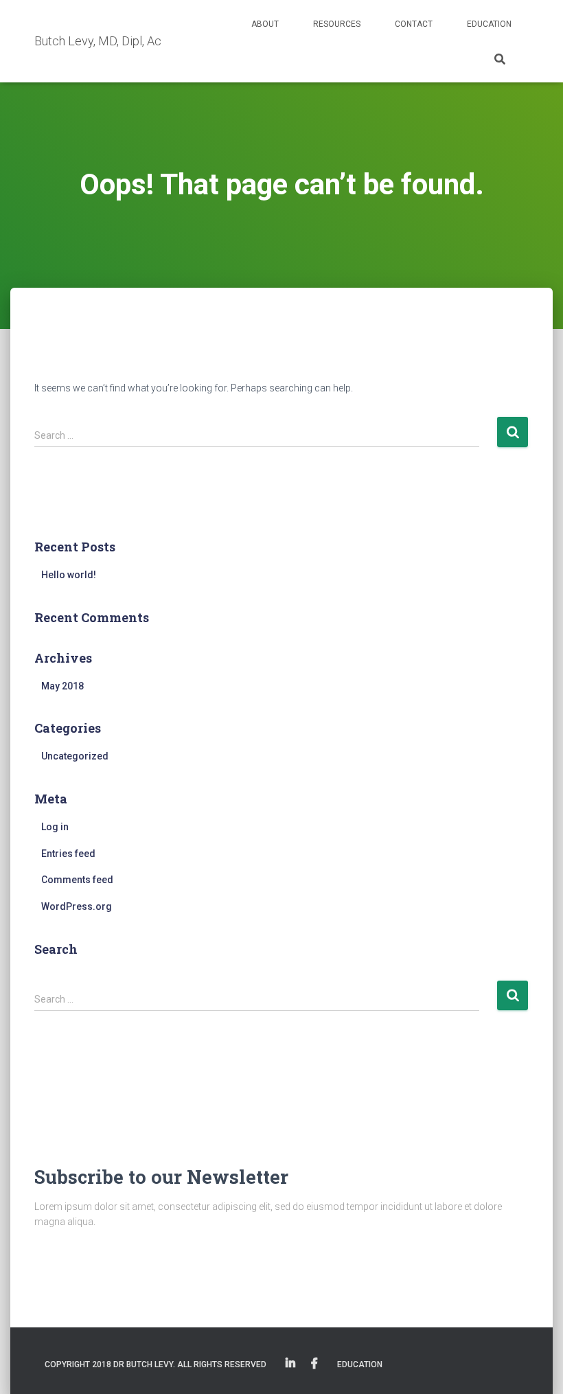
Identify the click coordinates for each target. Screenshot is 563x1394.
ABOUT (265, 24)
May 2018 (62, 686)
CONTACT (414, 24)
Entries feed (68, 853)
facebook (314, 1364)
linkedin (290, 1364)
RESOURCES (336, 24)
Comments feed (77, 879)
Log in (55, 826)
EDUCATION (359, 1364)
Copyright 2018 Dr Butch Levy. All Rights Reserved (155, 1364)
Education (489, 24)
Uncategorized (74, 756)
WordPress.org (76, 906)
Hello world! (68, 574)
